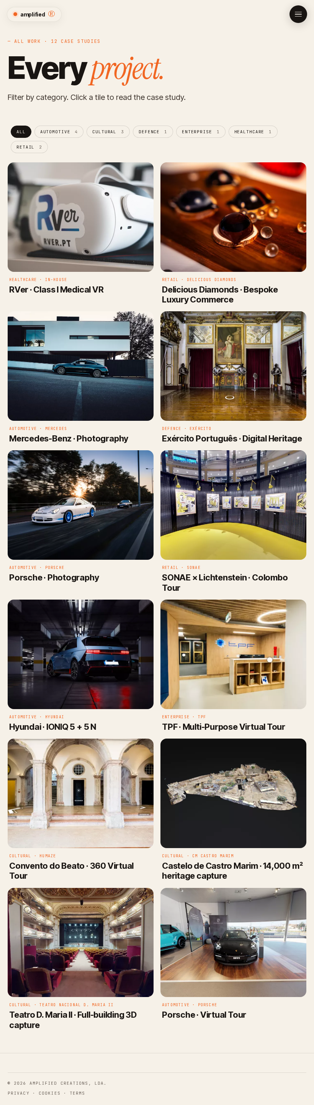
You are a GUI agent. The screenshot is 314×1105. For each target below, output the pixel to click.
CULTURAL (108, 131)
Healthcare (253, 131)
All (21, 131)
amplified (37, 14)
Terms (77, 1093)
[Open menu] (298, 14)
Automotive (59, 131)
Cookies (50, 1093)
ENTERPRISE (201, 131)
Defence (153, 131)
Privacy (18, 1093)
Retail (29, 147)
